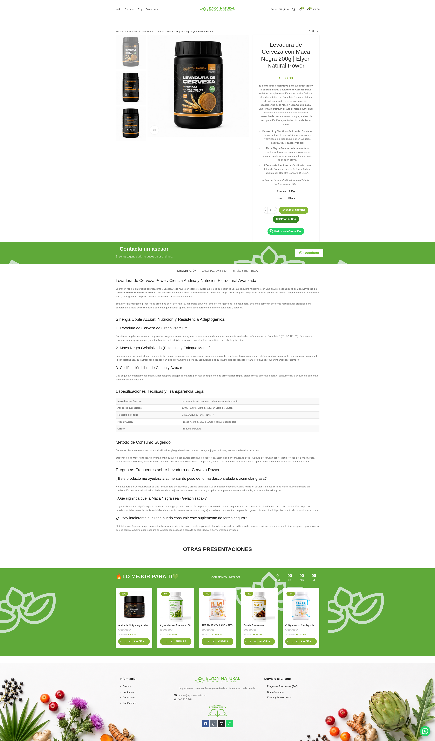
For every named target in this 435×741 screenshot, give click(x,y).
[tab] (187, 269)
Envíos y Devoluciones (279, 697)
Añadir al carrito (293, 210)
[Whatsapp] (229, 723)
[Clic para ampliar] (154, 130)
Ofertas (127, 686)
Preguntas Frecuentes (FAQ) (282, 686)
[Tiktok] (213, 723)
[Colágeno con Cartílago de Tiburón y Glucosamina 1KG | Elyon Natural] (301, 606)
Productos (132, 31)
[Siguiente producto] (317, 31)
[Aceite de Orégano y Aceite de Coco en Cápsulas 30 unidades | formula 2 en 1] (134, 606)
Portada (120, 31)
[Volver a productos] (313, 31)
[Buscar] (293, 9)
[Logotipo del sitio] (217, 9)
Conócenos (129, 697)
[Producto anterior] (309, 31)
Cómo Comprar (275, 692)
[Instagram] (221, 723)
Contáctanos (129, 703)
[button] (134, 641)
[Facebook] (205, 723)
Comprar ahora (286, 219)
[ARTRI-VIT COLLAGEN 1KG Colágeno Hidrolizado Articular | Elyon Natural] (217, 606)
